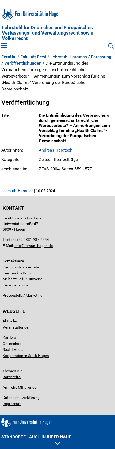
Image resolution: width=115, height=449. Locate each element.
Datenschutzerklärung (21, 397)
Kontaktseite (13, 261)
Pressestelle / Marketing (23, 295)
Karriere (9, 337)
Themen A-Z (12, 371)
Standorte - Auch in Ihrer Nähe (36, 436)
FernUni (8, 56)
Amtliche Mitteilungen (21, 387)
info (17, 246)
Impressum (12, 404)
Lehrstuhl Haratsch (68, 56)
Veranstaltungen (16, 327)
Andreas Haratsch (55, 150)
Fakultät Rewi (33, 56)
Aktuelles (10, 321)
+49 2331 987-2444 (32, 239)
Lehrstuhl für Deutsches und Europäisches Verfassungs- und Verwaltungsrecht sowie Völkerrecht (47, 33)
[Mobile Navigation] (4, 46)
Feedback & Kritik (17, 273)
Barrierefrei (12, 377)
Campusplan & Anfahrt (22, 267)
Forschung (101, 56)
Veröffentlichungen (22, 63)
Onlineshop (12, 343)
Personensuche (15, 285)
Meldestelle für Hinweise (23, 279)
